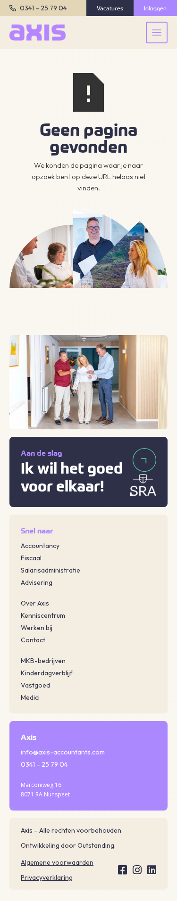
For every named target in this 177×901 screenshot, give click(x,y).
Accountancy (40, 545)
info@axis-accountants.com (63, 752)
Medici (30, 697)
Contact (33, 640)
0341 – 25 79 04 (43, 8)
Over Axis (35, 603)
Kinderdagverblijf (47, 673)
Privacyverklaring (47, 877)
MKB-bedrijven (43, 660)
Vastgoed (35, 685)
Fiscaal (31, 558)
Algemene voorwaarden (57, 862)
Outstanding (95, 845)
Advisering (36, 582)
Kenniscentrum (43, 615)
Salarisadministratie (50, 570)
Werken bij (36, 627)
